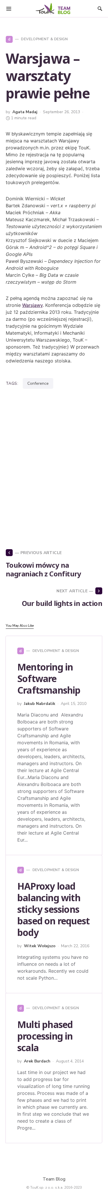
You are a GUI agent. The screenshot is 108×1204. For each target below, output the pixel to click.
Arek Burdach (37, 1061)
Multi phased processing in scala (45, 1036)
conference (38, 383)
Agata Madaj (24, 112)
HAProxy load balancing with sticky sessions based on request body (53, 909)
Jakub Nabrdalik (39, 703)
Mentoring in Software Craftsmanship (49, 678)
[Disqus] (54, 461)
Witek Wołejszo (40, 946)
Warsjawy (32, 305)
